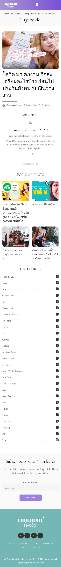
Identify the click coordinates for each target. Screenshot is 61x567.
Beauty (5, 283)
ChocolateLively (13, 105)
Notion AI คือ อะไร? (43, 204)
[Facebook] (24, 154)
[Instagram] (32, 154)
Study (4, 390)
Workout (6, 427)
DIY (4, 302)
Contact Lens (8, 295)
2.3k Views (45, 105)
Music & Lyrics (9, 358)
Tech (4, 402)
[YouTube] (36, 154)
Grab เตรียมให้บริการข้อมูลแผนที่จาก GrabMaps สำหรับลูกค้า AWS (15, 213)
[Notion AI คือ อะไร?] (45, 191)
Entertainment (8, 308)
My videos (7, 364)
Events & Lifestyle (10, 314)
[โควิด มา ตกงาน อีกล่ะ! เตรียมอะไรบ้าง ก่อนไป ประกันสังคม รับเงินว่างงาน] (30, 50)
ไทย (24, 66)
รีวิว (4, 434)
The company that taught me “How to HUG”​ (12, 254)
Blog (4, 289)
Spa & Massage (9, 383)
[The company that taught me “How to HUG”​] (15, 237)
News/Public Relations (12, 371)
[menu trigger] (55, 5)
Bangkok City (8, 276)
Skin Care (6, 377)
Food (4, 333)
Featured (6, 327)
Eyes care (6, 320)
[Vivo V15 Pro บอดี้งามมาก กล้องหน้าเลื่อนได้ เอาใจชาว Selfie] (45, 237)
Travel (5, 408)
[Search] (48, 5)
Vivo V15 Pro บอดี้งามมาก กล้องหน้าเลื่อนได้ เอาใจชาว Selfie (45, 254)
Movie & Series (9, 352)
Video (5, 415)
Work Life (11, 66)
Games (5, 339)
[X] (28, 154)
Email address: (30, 482)
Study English (8, 396)
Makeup (5, 345)
